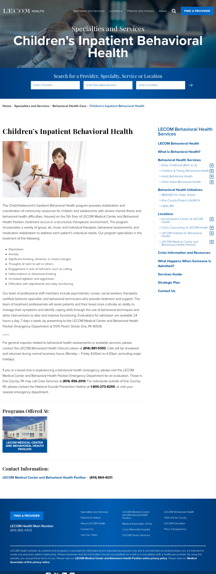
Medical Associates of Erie (137, 523)
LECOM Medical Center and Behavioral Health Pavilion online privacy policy (121, 558)
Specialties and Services (31, 106)
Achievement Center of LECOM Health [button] (182, 220)
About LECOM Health (93, 523)
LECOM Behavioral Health (178, 143)
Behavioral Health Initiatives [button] (180, 190)
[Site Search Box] (174, 11)
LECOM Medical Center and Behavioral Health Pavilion (19, 421)
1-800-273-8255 (102, 387)
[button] (211, 165)
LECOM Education (174, 523)
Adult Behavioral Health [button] (177, 176)
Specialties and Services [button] (89, 11)
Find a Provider (197, 11)
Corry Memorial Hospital (136, 529)
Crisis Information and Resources (184, 253)
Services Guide (170, 274)
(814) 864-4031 (101, 478)
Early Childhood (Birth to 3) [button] (179, 165)
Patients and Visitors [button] (140, 11)
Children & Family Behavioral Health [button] (185, 171)
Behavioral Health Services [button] (179, 160)
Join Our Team (89, 535)
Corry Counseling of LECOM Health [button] (185, 227)
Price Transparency (175, 529)
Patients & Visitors (91, 517)
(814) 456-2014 (74, 381)
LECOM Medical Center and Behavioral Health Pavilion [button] (180, 243)
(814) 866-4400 (21, 530)
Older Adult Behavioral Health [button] (181, 182)
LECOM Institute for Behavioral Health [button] (182, 234)
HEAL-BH (168, 206)
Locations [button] (116, 11)
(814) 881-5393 (94, 348)
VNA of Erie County (175, 517)
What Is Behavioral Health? (179, 152)
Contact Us (166, 291)
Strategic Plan (169, 282)
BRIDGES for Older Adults (178, 195)
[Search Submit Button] (191, 85)
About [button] (163, 11)
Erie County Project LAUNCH (181, 200)
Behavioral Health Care (69, 106)
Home (7, 106)
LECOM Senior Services (136, 535)
